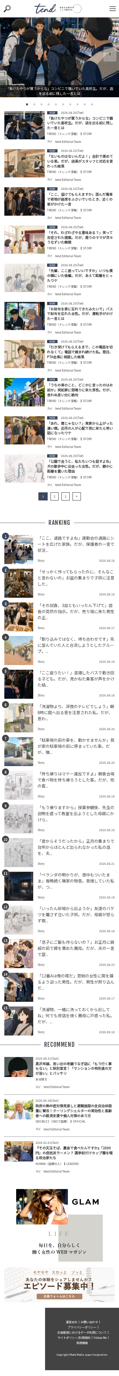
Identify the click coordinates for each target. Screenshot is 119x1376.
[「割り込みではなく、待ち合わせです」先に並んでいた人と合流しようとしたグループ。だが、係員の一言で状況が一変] (21, 650)
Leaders (72, 1163)
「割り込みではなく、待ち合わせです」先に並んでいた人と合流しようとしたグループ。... (76, 645)
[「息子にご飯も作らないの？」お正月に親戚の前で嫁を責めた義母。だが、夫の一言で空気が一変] (21, 953)
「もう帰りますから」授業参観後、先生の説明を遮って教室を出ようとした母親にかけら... (76, 813)
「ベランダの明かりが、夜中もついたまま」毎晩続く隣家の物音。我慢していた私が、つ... (76, 881)
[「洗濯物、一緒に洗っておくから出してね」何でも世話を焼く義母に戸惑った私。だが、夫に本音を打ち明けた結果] (21, 1020)
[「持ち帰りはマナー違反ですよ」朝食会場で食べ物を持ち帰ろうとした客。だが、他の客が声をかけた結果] (21, 785)
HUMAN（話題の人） (49, 1163)
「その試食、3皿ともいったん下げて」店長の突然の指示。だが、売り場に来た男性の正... (76, 611)
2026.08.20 (107, 729)
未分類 (40, 1079)
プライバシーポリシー (82, 1327)
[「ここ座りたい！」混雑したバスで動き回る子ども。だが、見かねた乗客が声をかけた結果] (21, 684)
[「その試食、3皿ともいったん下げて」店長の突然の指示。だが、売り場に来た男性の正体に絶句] (21, 616)
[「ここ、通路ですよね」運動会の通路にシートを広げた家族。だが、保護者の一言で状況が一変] (21, 549)
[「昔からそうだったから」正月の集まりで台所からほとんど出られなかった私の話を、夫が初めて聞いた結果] (21, 852)
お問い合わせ (89, 1322)
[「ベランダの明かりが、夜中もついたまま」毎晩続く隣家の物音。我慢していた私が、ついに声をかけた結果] (21, 886)
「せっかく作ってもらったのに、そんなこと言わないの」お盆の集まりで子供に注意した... (76, 578)
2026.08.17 (107, 628)
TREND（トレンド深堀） (63, 133)
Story (87, 133)
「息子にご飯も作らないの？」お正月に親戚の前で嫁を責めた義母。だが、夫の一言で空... (76, 948)
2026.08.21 (107, 863)
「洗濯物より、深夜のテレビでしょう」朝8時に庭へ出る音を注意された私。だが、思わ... (76, 712)
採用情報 (82, 1343)
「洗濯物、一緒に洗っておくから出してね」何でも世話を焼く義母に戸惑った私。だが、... (76, 1015)
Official (79, 1121)
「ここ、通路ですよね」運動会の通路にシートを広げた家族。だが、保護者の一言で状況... (76, 544)
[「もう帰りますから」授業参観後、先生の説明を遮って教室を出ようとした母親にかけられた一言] (21, 818)
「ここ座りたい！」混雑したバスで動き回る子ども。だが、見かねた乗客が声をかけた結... (76, 679)
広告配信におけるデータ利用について (82, 1332)
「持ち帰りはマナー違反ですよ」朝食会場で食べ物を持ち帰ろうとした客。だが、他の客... (76, 780)
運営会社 (71, 1322)
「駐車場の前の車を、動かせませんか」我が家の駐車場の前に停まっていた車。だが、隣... (76, 746)
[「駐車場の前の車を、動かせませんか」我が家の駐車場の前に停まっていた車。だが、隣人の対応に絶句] (21, 751)
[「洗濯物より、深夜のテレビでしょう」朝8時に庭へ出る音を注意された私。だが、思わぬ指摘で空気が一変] (21, 717)
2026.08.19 (107, 661)
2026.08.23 (107, 964)
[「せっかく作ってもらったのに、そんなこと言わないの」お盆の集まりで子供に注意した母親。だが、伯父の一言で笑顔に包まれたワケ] (21, 583)
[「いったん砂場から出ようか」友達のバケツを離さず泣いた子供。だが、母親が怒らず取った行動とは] (21, 919)
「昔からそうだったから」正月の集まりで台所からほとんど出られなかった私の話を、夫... (76, 847)
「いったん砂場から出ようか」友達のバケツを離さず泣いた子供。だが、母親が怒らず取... (76, 914)
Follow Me (100, 1337)
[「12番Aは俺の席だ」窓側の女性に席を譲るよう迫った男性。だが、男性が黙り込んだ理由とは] (21, 987)
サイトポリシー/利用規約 (73, 1337)
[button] (27, 104)
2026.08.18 (107, 560)
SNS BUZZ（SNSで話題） (52, 1121)
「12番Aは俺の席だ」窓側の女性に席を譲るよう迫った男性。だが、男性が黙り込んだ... (76, 982)
